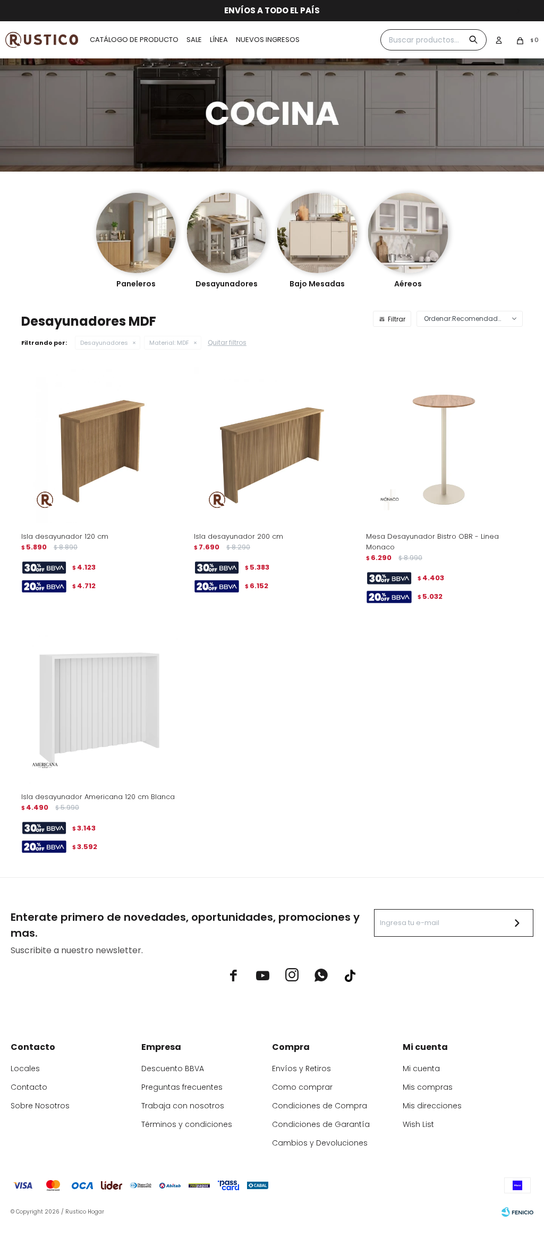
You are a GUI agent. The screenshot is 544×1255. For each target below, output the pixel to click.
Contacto (29, 1087)
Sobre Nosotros (40, 1105)
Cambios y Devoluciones (320, 1143)
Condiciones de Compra (319, 1105)
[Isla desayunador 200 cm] (272, 445)
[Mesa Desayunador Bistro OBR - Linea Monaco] (444, 445)
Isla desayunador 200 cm (238, 536)
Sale (194, 40)
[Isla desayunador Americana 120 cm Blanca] (99, 705)
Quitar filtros (227, 342)
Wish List (418, 1124)
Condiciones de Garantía (321, 1124)
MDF (169, 342)
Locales (25, 1068)
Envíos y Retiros (301, 1068)
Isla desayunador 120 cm (64, 536)
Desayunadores (104, 342)
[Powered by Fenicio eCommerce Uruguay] (517, 1212)
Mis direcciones (432, 1105)
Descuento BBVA (172, 1068)
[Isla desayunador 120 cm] (99, 445)
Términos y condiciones (186, 1124)
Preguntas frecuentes (182, 1087)
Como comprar (302, 1087)
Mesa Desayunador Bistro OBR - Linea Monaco (432, 541)
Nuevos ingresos (268, 40)
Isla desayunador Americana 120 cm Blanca (98, 797)
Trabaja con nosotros (182, 1105)
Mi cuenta (421, 1068)
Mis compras (428, 1087)
